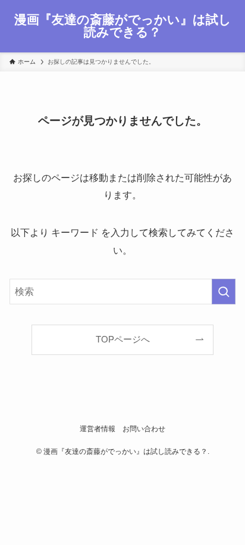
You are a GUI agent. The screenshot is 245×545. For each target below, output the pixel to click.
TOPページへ (123, 339)
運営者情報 (97, 429)
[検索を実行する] (223, 291)
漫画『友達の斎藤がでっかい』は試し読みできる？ (122, 26)
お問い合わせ (143, 429)
